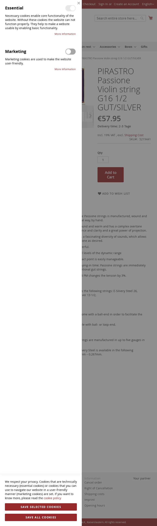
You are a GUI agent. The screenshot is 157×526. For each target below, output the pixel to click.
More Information (65, 33)
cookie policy (52, 498)
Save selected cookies (41, 507)
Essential (70, 8)
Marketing (70, 52)
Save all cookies (41, 517)
